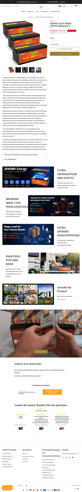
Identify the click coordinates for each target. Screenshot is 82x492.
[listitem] (27, 2)
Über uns (24, 453)
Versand (52, 32)
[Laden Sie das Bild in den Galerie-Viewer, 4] (32, 70)
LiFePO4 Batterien (7, 456)
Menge (52, 38)
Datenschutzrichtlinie (48, 459)
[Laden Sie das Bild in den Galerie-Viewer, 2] (18, 70)
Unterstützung (55, 11)
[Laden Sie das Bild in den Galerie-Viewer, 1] (11, 70)
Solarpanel (5, 461)
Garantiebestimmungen (48, 465)
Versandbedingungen (48, 462)
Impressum (25, 459)
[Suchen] (79, 6)
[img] (41, 408)
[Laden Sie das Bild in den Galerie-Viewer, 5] (38, 70)
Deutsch (17, 6)
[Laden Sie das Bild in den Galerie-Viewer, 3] (25, 70)
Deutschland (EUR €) (7, 6)
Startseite (31, 17)
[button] (63, 6)
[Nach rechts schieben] (43, 70)
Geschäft (30, 11)
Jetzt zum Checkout (64, 53)
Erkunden (44, 11)
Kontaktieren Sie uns (28, 456)
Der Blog (24, 461)
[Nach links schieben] (7, 70)
